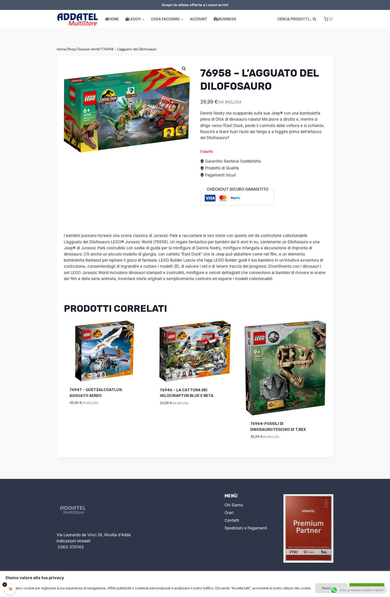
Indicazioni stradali (73, 541)
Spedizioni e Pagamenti (246, 528)
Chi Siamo (234, 505)
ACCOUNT (198, 19)
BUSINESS (227, 19)
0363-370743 (71, 547)
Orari (229, 512)
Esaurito (78, 416)
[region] (195, 584)
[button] (184, 69)
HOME (114, 19)
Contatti (232, 520)
